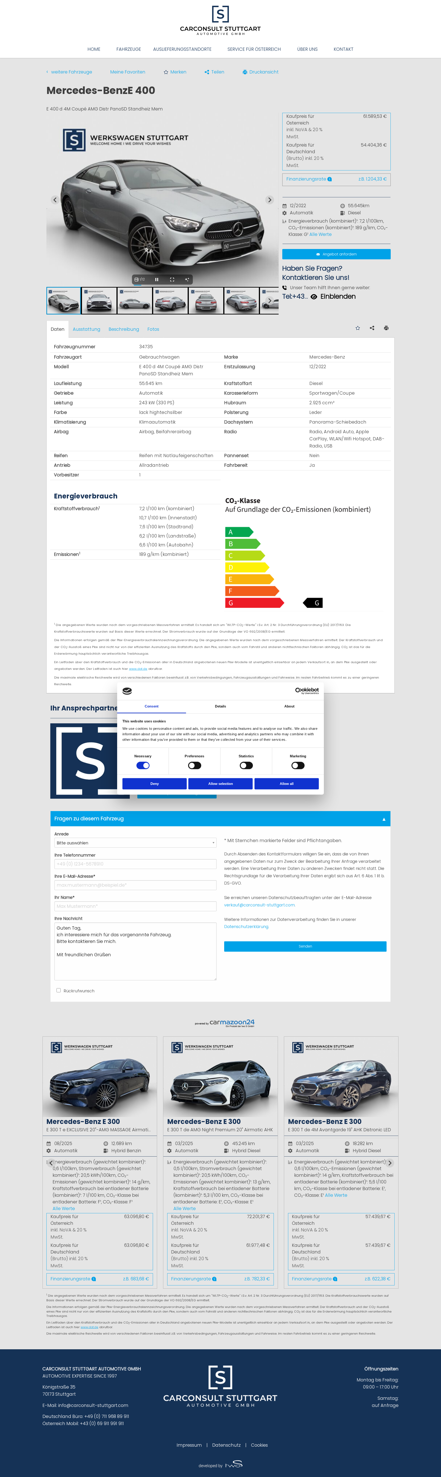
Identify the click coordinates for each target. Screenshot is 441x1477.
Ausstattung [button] (86, 329)
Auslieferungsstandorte (182, 49)
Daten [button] (58, 329)
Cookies (259, 1445)
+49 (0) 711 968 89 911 (106, 1416)
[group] (220, 1162)
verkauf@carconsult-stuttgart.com (259, 905)
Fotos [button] (153, 329)
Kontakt (343, 49)
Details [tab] (220, 706)
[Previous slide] (55, 300)
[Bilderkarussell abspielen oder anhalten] (157, 279)
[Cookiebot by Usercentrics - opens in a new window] (299, 691)
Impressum (189, 1445)
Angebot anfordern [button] (340, 254)
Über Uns (307, 49)
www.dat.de (138, 669)
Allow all (287, 784)
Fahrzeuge (128, 49)
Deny (154, 784)
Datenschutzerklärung (246, 926)
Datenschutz (226, 1445)
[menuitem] (93, 49)
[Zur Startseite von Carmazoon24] (220, 1023)
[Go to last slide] (55, 199)
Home (94, 49)
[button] (175, 72)
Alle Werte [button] (320, 234)
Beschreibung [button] (124, 329)
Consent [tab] (151, 706)
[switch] (194, 765)
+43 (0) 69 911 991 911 (102, 1423)
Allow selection (220, 784)
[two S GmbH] (220, 1463)
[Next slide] (269, 199)
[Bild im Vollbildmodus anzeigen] (172, 279)
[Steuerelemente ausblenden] (187, 279)
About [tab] (289, 706)
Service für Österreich (254, 49)
